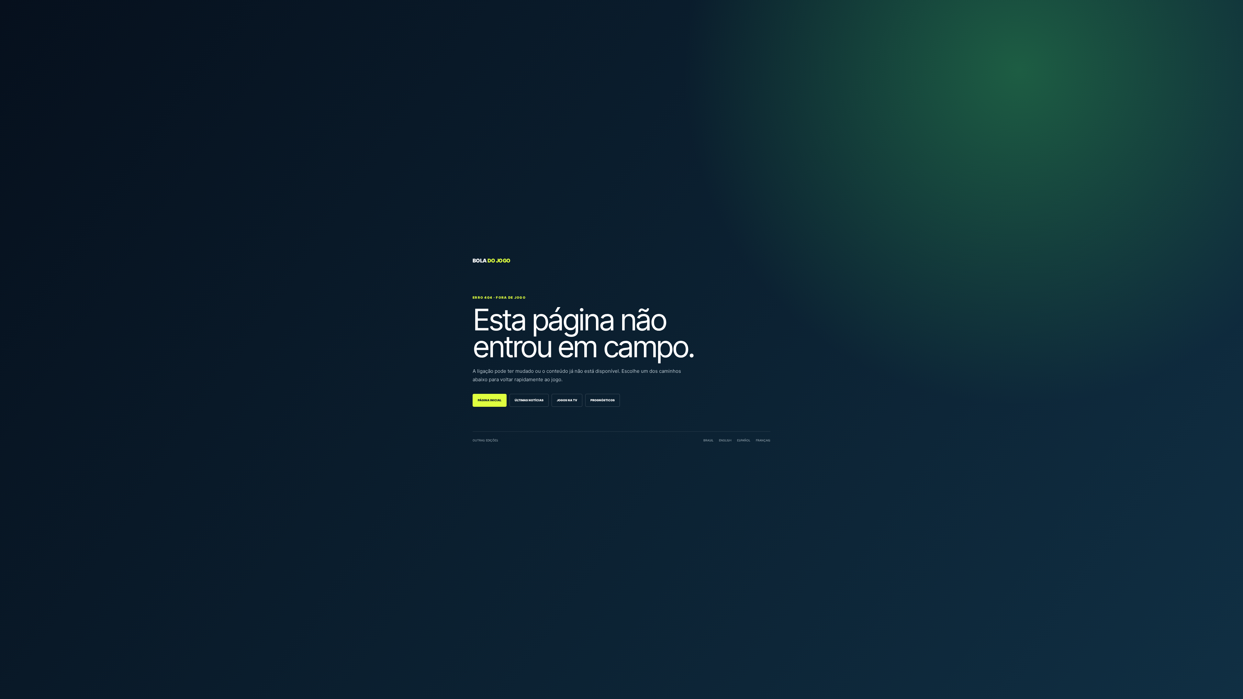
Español (743, 440)
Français (763, 440)
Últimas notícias (529, 400)
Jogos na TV (567, 400)
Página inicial (489, 400)
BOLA (491, 260)
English (725, 440)
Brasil (708, 440)
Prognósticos (602, 400)
